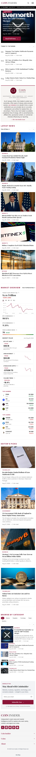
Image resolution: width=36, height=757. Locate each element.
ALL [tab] (14, 300)
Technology (23, 618)
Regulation (15, 618)
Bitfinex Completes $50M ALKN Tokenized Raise (18, 245)
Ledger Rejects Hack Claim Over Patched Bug (20, 78)
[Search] (28, 3)
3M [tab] (8, 300)
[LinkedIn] (6, 727)
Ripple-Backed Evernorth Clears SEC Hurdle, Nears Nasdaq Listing (17, 186)
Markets (8, 618)
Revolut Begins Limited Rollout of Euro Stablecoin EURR (16, 473)
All (2, 618)
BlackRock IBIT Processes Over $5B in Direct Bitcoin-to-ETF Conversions (17, 274)
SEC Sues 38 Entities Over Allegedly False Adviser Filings (20, 654)
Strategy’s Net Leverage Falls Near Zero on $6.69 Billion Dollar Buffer (17, 555)
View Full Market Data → (28, 287)
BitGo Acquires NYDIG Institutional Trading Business (21, 662)
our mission (12, 105)
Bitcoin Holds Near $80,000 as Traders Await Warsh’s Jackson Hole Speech (17, 216)
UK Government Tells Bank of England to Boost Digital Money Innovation (16, 514)
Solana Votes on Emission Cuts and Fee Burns (16, 595)
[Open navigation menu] (33, 3)
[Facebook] (10, 727)
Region (30, 618)
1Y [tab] (11, 300)
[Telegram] (17, 727)
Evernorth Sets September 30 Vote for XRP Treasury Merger (17, 18)
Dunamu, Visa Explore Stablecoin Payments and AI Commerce (21, 646)
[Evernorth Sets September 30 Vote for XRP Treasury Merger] (18, 27)
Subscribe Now (18, 702)
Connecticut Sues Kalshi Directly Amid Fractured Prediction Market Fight (14, 157)
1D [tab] (3, 300)
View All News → (5, 129)
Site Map (18, 755)
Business (4, 621)
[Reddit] (13, 727)
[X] (2, 727)
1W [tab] (6, 300)
